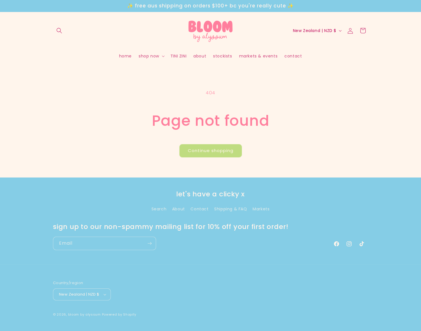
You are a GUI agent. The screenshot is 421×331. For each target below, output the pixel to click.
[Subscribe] (149, 243)
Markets (261, 209)
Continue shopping (210, 150)
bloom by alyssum (84, 314)
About (178, 209)
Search (159, 209)
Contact (199, 209)
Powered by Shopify (119, 314)
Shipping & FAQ (230, 209)
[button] (59, 30)
